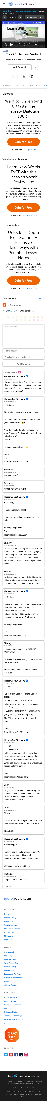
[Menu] (4, 4)
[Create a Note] (23, 76)
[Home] (21, 6)
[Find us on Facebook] (16, 1054)
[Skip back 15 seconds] (5, 44)
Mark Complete (20, 67)
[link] (5, 17)
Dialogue (6, 85)
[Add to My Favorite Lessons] (15, 76)
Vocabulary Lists (10, 925)
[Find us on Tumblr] (21, 1054)
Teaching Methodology (13, 1016)
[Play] (11, 44)
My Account (8, 1008)
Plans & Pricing (10, 967)
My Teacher (9, 936)
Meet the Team (10, 959)
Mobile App (8, 940)
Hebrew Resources (11, 932)
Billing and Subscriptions (14, 1005)
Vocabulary (20, 85)
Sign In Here (32, 150)
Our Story (8, 956)
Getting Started (10, 1001)
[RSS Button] (4, 305)
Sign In (12, 311)
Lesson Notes (34, 85)
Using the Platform (11, 1012)
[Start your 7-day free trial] (12, 1035)
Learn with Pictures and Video (25, 11)
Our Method (9, 952)
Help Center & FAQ (11, 997)
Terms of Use (29, 1087)
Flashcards (8, 921)
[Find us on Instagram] (26, 1054)
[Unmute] (35, 44)
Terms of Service (34, 1094)
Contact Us (8, 1023)
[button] (43, 4)
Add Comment (23, 364)
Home (6, 914)
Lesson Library (7, 11)
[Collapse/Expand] (23, 298)
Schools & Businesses (13, 978)
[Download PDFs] (32, 76)
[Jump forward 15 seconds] (19, 44)
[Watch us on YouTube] (11, 1054)
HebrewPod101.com (31, 1083)
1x (27, 44)
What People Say (11, 963)
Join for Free (23, 142)
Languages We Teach (13, 974)
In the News (9, 970)
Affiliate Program (10, 985)
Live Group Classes (12, 929)
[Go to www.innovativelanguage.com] (23, 1076)
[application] (23, 34)
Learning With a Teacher (14, 1019)
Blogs (6, 981)
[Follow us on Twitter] (6, 1054)
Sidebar (35, 17)
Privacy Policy (17, 1087)
